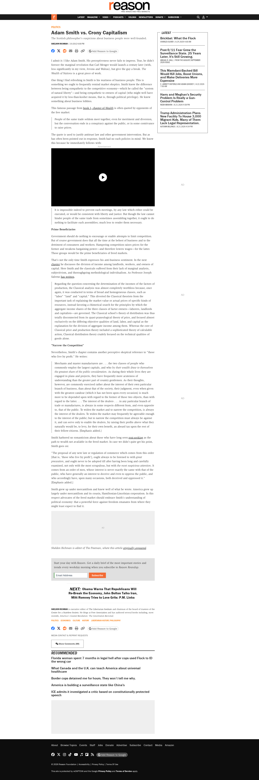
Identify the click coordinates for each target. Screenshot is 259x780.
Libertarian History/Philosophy (106, 620)
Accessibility (84, 764)
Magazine (92, 17)
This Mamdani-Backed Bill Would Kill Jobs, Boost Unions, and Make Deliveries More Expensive (181, 75)
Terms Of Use (112, 764)
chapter (55, 264)
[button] (205, 17)
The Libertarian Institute (100, 609)
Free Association (99, 612)
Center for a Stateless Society (65, 612)
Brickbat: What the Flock (178, 38)
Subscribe (174, 17)
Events (83, 745)
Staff (92, 745)
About (54, 745)
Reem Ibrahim (166, 104)
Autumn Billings (167, 126)
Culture (76, 620)
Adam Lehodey (187, 84)
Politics (55, 27)
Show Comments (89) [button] (68, 643)
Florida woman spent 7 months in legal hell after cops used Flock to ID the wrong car (101, 660)
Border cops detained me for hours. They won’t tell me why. (93, 678)
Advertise (121, 745)
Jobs (100, 745)
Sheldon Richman (59, 43)
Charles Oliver (166, 41)
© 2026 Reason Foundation (63, 764)
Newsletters (146, 17)
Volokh (132, 17)
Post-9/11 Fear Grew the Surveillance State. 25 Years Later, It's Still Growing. (180, 53)
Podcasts (118, 17)
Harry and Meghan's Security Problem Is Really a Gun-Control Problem (180, 97)
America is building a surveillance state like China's (88, 685)
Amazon (169, 745)
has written (67, 276)
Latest (81, 17)
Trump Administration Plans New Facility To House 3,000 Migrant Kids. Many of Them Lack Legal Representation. (180, 118)
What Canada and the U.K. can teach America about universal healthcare (95, 670)
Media (158, 745)
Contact (148, 745)
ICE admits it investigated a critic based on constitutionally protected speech (100, 693)
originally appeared (134, 548)
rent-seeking (136, 437)
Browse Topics (69, 745)
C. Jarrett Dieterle (168, 84)
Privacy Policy (98, 764)
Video (106, 17)
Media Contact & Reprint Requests (69, 635)
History (85, 620)
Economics (66, 620)
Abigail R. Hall (166, 60)
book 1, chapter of (98, 108)
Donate (160, 17)
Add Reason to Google (104, 51)
